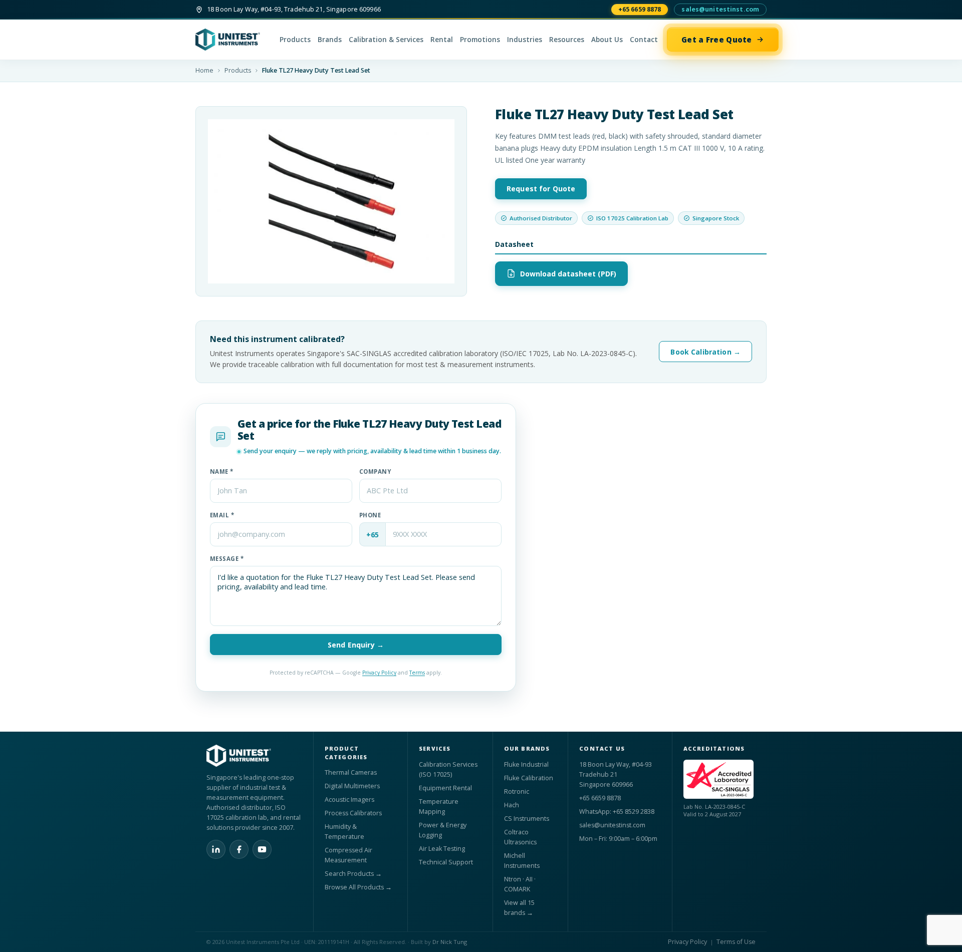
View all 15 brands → (519, 907)
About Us (607, 39)
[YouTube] (262, 849)
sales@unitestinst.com (720, 9)
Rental (441, 39)
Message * (227, 558)
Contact (644, 39)
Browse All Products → (358, 887)
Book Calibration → (705, 352)
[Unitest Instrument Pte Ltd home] (233, 40)
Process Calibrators (353, 813)
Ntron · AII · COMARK (520, 884)
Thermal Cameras (351, 772)
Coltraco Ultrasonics (520, 837)
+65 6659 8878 (639, 9)
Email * (222, 515)
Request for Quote (541, 188)
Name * (221, 471)
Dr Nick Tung (449, 941)
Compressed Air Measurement (348, 855)
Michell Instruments (522, 860)
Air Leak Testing (442, 848)
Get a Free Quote (716, 40)
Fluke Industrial (526, 764)
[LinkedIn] (215, 849)
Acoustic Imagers (349, 799)
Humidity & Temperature (344, 831)
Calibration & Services (386, 39)
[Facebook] (239, 849)
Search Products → (353, 873)
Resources (566, 39)
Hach (511, 805)
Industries (524, 39)
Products (295, 39)
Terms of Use (736, 941)
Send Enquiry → (356, 645)
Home (204, 70)
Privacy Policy (379, 672)
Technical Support (446, 862)
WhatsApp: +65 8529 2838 (616, 811)
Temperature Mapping (438, 806)
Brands (330, 39)
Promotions (480, 39)
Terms (417, 672)
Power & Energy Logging (442, 830)
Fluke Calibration (528, 778)
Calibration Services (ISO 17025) (448, 769)
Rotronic (516, 791)
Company (375, 471)
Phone (370, 515)
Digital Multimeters (352, 786)
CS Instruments (526, 818)
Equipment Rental (445, 788)
